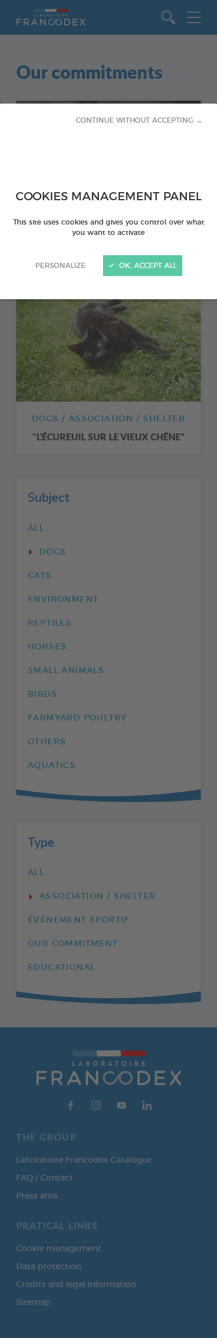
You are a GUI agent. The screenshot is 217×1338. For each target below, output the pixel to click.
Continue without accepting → (139, 120)
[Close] (108, 669)
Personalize (60, 265)
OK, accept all (146, 265)
